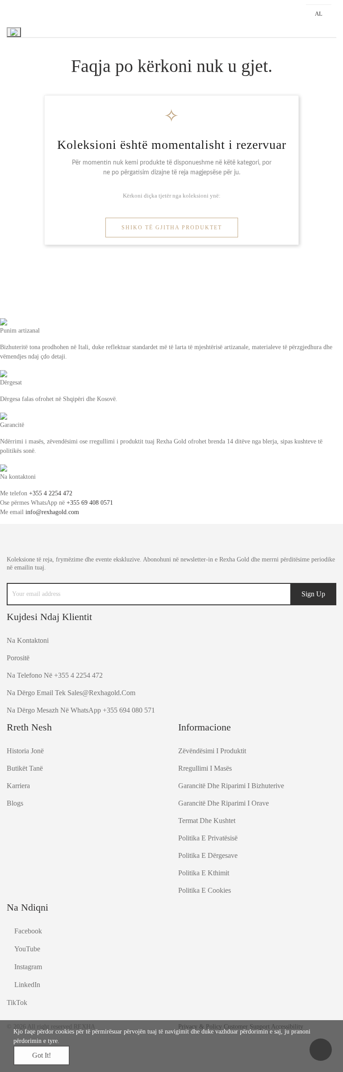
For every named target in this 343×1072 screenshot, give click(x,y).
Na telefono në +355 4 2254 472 (55, 675)
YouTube (27, 949)
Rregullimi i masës (205, 768)
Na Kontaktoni (28, 640)
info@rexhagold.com (52, 512)
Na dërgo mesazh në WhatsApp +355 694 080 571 (81, 710)
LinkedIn (27, 984)
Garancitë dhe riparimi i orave (223, 803)
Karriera (18, 785)
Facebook (28, 931)
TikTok (17, 1002)
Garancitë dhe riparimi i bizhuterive (231, 785)
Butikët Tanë (25, 768)
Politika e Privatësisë (208, 838)
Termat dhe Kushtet (206, 820)
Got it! (41, 1055)
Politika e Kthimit (203, 873)
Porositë (18, 658)
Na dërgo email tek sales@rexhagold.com (71, 692)
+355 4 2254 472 (50, 493)
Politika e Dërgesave (208, 855)
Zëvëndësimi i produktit (212, 751)
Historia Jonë (25, 751)
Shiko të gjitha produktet (171, 227)
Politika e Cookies (204, 890)
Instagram (28, 967)
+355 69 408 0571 (90, 502)
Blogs (15, 803)
